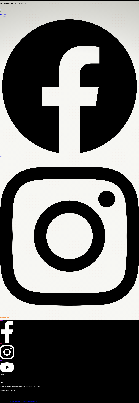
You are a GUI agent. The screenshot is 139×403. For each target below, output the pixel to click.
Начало (1, 3)
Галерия (12, 3)
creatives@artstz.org (3, 374)
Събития (16, 3)
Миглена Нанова (3, 14)
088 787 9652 (2, 375)
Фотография (4, 16)
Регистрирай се (21, 3)
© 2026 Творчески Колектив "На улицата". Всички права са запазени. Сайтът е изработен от (23, 401)
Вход (25, 3)
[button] (23, 395)
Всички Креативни (7, 3)
